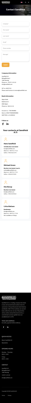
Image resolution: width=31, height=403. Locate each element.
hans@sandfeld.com (9, 148)
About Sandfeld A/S (7, 340)
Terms (3, 395)
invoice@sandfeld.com (21, 90)
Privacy (9, 395)
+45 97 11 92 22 (6, 375)
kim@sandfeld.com (9, 192)
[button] (25, 2)
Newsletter (5, 343)
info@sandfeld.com (7, 84)
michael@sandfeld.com (10, 170)
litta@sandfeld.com (9, 211)
